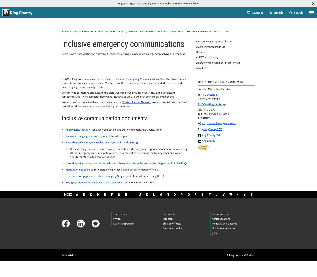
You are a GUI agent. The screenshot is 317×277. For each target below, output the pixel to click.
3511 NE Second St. (208, 94)
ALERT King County (207, 57)
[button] (313, 3)
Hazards (202, 52)
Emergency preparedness (212, 46)
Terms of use (120, 214)
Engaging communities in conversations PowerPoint (95, 182)
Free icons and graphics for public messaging (91, 176)
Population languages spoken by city (86, 136)
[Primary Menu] (311, 12)
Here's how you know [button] (187, 3)
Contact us (169, 214)
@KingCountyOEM (212, 129)
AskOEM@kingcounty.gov (212, 104)
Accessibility (69, 255)
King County (208, 140)
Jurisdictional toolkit (77, 129)
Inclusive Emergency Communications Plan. (140, 79)
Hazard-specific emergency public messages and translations (100, 142)
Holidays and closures (224, 223)
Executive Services (82, 31)
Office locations (221, 218)
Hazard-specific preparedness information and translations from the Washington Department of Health (124, 163)
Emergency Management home (214, 41)
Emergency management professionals (219, 62)
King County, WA (211, 135)
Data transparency (123, 223)
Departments (220, 214)
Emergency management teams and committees (156, 31)
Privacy (117, 218)
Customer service (172, 228)
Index (67, 195)
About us (202, 67)
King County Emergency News (219, 123)
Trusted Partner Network (136, 102)
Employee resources (223, 228)
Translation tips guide (78, 169)
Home (65, 31)
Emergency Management (111, 31)
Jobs (214, 233)
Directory (168, 218)
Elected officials (172, 223)
